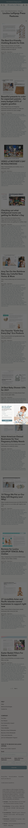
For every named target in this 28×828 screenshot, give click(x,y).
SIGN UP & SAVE (7, 420)
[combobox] (3, 415)
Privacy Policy (11, 418)
